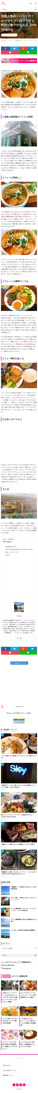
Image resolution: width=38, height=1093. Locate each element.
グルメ (13, 35)
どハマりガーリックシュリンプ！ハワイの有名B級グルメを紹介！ (28, 995)
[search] (35, 9)
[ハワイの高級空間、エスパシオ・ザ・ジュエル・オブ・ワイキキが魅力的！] (5, 912)
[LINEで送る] (28, 52)
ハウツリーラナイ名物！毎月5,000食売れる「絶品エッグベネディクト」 (9, 1045)
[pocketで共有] (10, 52)
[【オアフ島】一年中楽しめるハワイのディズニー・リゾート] (5, 901)
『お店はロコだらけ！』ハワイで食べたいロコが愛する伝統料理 (28, 1022)
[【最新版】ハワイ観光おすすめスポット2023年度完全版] (5, 890)
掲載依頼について (8, 1075)
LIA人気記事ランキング (9, 1070)
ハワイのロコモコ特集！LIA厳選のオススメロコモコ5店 (28, 1044)
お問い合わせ (7, 1065)
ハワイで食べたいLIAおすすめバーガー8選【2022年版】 (9, 1021)
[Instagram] (20, 638)
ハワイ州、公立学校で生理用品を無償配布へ (23, 930)
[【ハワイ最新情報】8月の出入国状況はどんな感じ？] (5, 922)
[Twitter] (18, 638)
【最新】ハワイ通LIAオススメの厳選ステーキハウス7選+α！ (18, 844)
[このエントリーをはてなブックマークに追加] (32, 48)
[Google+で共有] (23, 48)
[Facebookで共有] (5, 48)
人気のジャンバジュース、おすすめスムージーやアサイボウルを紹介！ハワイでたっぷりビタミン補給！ (9, 997)
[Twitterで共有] (14, 48)
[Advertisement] (19, 686)
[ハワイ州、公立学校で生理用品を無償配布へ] (5, 933)
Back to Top (19, 1058)
